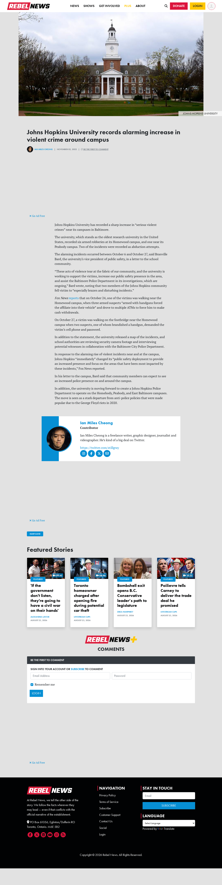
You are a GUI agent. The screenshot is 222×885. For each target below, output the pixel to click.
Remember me (45, 684)
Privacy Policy (107, 795)
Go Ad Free (38, 216)
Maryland (35, 533)
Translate (169, 829)
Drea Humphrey (125, 611)
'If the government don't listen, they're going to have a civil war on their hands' (45, 598)
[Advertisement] (111, 189)
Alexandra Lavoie (40, 616)
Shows (89, 6)
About (140, 6)
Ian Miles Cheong (44, 149)
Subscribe (105, 808)
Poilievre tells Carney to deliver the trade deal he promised (176, 595)
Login (102, 834)
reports (74, 298)
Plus (127, 6)
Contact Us (105, 821)
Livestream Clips (82, 616)
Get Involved (109, 6)
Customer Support (109, 815)
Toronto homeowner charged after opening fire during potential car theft (89, 598)
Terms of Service (108, 802)
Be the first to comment (95, 149)
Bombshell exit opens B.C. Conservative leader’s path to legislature (132, 595)
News (74, 6)
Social (103, 828)
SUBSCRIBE (77, 669)
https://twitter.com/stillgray (99, 448)
